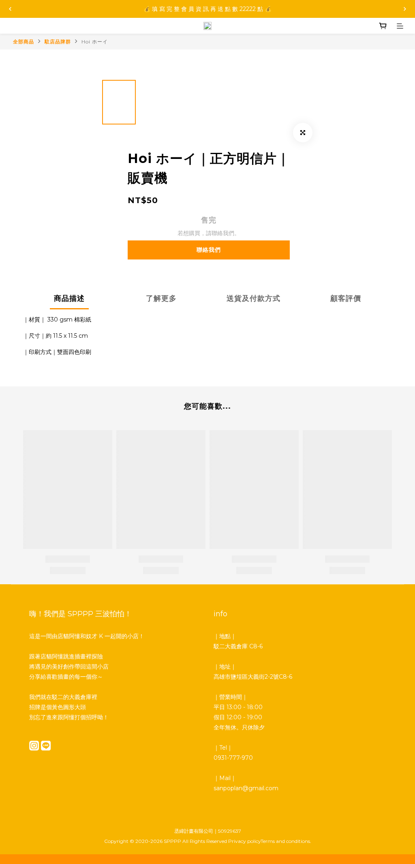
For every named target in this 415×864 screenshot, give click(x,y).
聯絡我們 (209, 249)
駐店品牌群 (58, 42)
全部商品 (23, 42)
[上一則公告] (10, 9)
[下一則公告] (405, 9)
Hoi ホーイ (94, 42)
